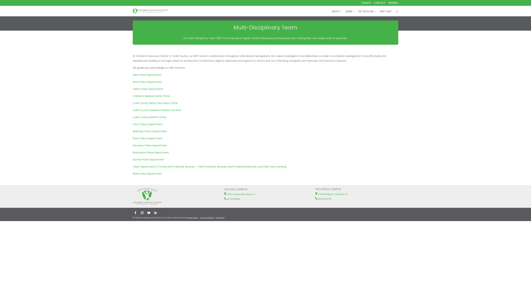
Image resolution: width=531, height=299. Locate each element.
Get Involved (366, 12)
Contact (379, 3)
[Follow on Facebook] (135, 213)
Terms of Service (207, 217)
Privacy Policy (192, 217)
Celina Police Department (148, 89)
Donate (366, 3)
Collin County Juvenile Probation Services (157, 110)
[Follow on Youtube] (149, 213)
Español (393, 3)
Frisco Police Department (148, 124)
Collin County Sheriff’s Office (149, 117)
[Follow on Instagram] (142, 213)
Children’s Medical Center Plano (151, 96)
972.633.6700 (324, 198)
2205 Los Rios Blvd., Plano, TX (241, 194)
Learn (348, 12)
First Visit (386, 12)
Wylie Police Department (147, 173)
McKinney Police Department (150, 131)
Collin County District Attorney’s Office (155, 103)
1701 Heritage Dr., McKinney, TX (333, 194)
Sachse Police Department (148, 159)
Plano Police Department (147, 138)
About (336, 12)
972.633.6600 (233, 199)
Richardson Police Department (151, 152)
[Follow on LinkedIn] (155, 213)
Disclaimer (220, 217)
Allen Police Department (147, 75)
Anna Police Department (147, 82)
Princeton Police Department (150, 145)
